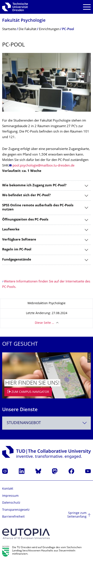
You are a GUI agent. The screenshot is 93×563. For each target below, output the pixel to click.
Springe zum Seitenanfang (77, 515)
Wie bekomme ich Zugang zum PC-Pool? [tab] (34, 185)
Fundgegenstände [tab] (16, 259)
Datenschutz (11, 502)
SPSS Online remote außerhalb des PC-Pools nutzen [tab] (37, 207)
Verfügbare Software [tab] (19, 239)
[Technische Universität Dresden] (15, 7)
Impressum (10, 496)
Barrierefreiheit (13, 516)
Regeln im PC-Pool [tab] (16, 249)
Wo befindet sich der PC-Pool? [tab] (26, 195)
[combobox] (46, 423)
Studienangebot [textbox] (24, 423)
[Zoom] (46, 82)
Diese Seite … (44, 323)
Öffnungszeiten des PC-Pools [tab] (25, 219)
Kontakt (7, 488)
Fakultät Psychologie (24, 21)
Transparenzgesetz (16, 510)
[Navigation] (87, 7)
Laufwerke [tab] (10, 229)
